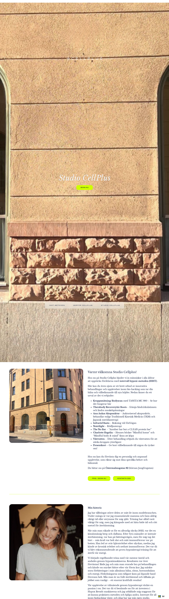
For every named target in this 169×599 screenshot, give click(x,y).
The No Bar (99, 429)
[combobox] (161, 596)
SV (163, 596)
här (109, 404)
